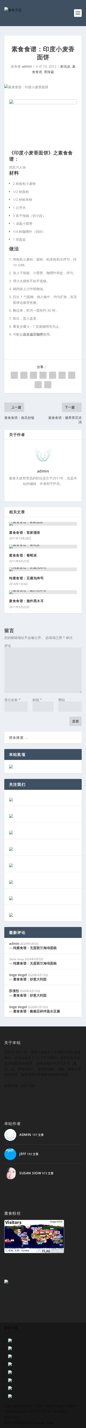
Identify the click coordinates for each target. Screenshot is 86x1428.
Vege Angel (18, 975)
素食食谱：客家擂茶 (24, 532)
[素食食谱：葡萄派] (43, 546)
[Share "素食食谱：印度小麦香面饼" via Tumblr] (43, 375)
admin (27, 66)
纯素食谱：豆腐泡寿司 (26, 578)
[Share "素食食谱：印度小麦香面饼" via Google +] (33, 375)
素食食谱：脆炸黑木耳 (26, 601)
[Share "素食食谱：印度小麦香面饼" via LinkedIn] (62, 375)
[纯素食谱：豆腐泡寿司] (43, 569)
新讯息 (65, 66)
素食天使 (11, 1327)
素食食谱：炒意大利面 (30, 979)
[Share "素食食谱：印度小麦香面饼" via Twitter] (24, 375)
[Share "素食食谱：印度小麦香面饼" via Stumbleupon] (38, 384)
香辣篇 (49, 72)
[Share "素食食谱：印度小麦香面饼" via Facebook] (14, 375)
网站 (61, 700)
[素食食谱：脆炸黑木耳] (43, 592)
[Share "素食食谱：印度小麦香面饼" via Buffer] (71, 375)
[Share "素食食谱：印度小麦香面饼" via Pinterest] (52, 375)
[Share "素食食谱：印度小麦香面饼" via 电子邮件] (48, 384)
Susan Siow (44, 1422)
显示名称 (12, 700)
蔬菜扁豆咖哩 (33, 334)
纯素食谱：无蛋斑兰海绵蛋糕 (35, 948)
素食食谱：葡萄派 (23, 555)
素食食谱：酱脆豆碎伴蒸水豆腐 (36, 1011)
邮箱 (37, 700)
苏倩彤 (14, 990)
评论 (7, 645)
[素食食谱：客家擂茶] (43, 524)
